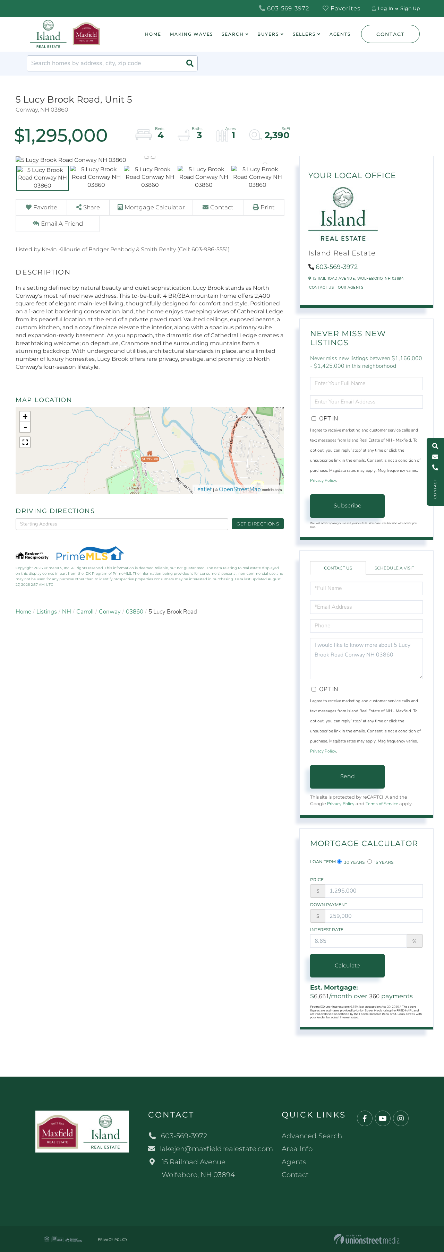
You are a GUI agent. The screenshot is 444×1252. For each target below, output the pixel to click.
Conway (110, 612)
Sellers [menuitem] (304, 34)
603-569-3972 (287, 8)
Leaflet (203, 489)
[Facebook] (364, 1119)
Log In (385, 8)
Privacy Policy (323, 480)
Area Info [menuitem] (297, 1149)
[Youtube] (382, 1119)
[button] (189, 63)
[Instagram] (400, 1119)
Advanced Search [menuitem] (312, 1136)
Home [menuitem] (153, 34)
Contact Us (321, 287)
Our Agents (350, 287)
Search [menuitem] (233, 34)
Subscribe (347, 505)
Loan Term (323, 861)
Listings (46, 612)
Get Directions (258, 524)
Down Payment (328, 904)
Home (23, 612)
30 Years (354, 862)
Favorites (344, 8)
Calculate (347, 965)
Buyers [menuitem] (268, 34)
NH (66, 612)
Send (347, 776)
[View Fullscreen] (25, 442)
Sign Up (410, 8)
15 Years (383, 862)
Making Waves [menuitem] (191, 34)
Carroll (85, 612)
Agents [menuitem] (340, 34)
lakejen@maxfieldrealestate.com (216, 1149)
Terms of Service (382, 804)
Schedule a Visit (394, 568)
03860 (134, 612)
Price (317, 879)
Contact (390, 34)
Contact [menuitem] (295, 1175)
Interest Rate (326, 929)
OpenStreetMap (240, 489)
